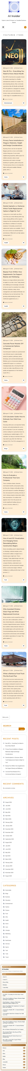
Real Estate (8, 940)
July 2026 (7, 805)
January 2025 (8, 866)
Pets (6, 937)
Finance (7, 910)
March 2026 (8, 819)
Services (7, 943)
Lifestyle (7, 930)
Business (7, 897)
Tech (5, 580)
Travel (6, 957)
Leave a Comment (9, 99)
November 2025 (9, 832)
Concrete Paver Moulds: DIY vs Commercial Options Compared (13, 346)
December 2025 (9, 829)
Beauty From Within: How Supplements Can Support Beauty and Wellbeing (12, 274)
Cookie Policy (5, 987)
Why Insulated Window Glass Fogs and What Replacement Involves (11, 611)
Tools (6, 953)
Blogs (5, 448)
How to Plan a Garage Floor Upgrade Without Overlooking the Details (12, 1040)
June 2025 (8, 849)
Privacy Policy (5, 982)
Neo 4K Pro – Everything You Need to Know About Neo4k (14, 744)
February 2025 (9, 862)
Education (7, 900)
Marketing (7, 933)
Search (7, 726)
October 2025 (8, 835)
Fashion (7, 907)
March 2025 (8, 859)
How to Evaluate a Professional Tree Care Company (11, 477)
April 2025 (7, 855)
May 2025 (7, 852)
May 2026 (7, 812)
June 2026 (8, 809)
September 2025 (9, 839)
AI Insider (14, 16)
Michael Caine (18, 68)
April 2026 (7, 815)
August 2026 (8, 802)
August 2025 (8, 842)
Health (6, 242)
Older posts (5, 717)
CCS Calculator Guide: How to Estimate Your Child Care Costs (14, 419)
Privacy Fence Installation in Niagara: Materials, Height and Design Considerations (13, 142)
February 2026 (9, 822)
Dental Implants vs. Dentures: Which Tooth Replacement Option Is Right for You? (14, 208)
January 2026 (8, 825)
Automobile (8, 890)
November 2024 (9, 872)
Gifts (6, 917)
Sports (7, 947)
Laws (6, 927)
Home (6, 177)
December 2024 (9, 869)
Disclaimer (5, 985)
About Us (5, 977)
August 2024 (8, 876)
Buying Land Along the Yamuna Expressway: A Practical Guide (12, 1036)
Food (5, 705)
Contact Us (5, 979)
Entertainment (8, 103)
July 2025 (7, 845)
